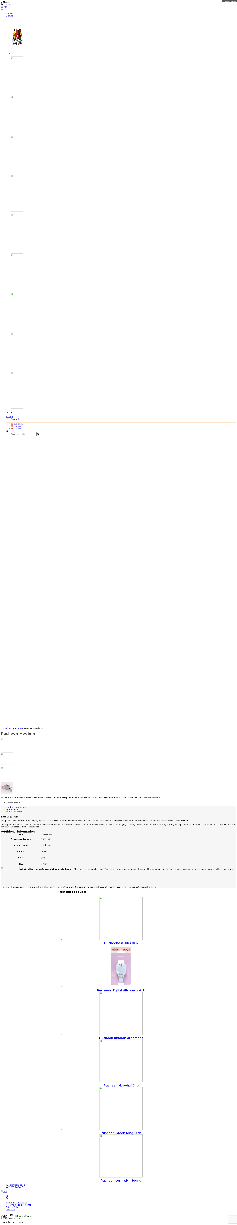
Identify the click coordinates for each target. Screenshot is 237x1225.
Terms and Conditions (16, 1202)
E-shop (9, 417)
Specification (12, 809)
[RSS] (7, 1198)
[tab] (121, 807)
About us (10, 1209)
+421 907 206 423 (14, 1187)
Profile (9, 13)
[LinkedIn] (7, 1196)
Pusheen (19, 728)
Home (4, 728)
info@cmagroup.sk (15, 1185)
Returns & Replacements (18, 1205)
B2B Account (12, 419)
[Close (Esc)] (234, 2)
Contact (10, 412)
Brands (9, 16)
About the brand (14, 812)
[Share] (229, 2)
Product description (16, 807)
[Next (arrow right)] (232, 612)
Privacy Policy (13, 1207)
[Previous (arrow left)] (4, 612)
